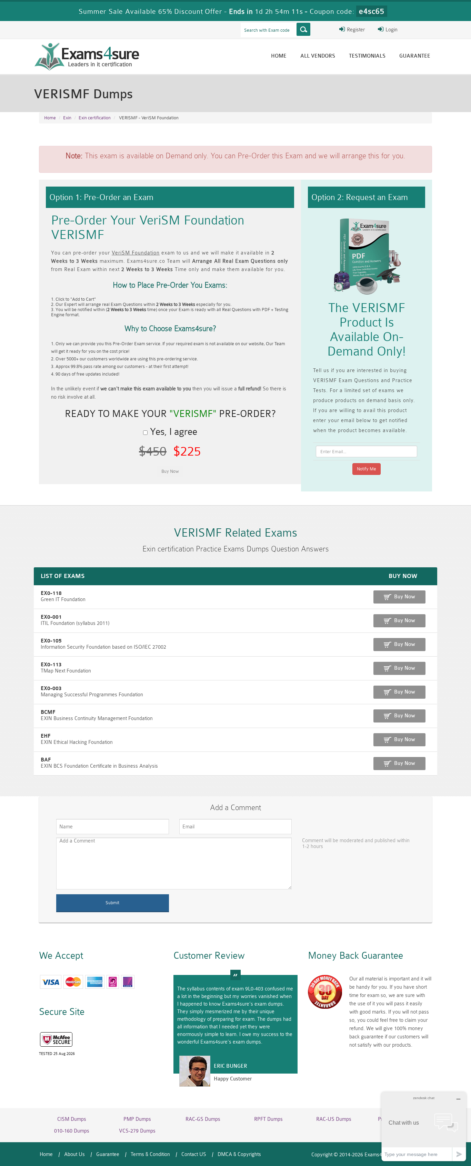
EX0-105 (51, 641)
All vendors (317, 56)
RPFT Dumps (268, 1119)
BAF (46, 760)
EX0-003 (51, 688)
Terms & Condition (150, 1154)
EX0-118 (51, 593)
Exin (67, 117)
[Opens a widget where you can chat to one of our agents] (424, 1126)
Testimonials (367, 56)
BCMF (48, 712)
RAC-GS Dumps (203, 1119)
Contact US (193, 1154)
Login (391, 30)
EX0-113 (51, 665)
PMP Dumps (137, 1119)
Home (279, 56)
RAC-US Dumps (333, 1119)
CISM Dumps (71, 1119)
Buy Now (404, 597)
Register (355, 30)
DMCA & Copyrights (239, 1154)
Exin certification (95, 117)
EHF (45, 736)
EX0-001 (51, 617)
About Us (74, 1154)
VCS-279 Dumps (137, 1131)
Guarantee (414, 56)
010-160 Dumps (71, 1131)
